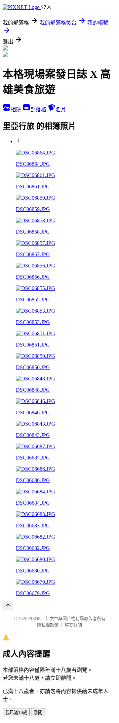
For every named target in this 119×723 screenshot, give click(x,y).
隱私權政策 (48, 625)
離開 (38, 712)
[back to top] (8, 606)
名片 (61, 109)
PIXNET (35, 618)
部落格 (39, 109)
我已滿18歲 (16, 712)
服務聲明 (73, 625)
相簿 (16, 109)
